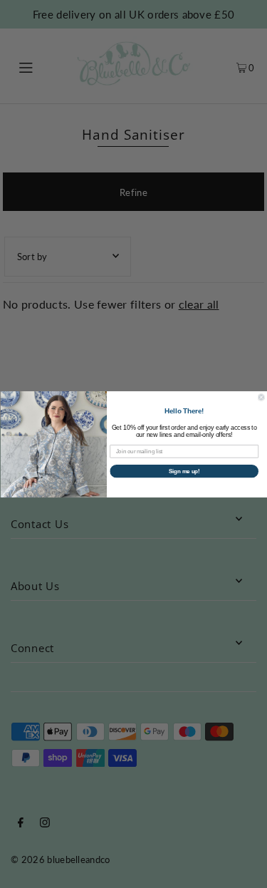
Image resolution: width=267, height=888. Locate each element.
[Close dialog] (261, 397)
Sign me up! (183, 470)
